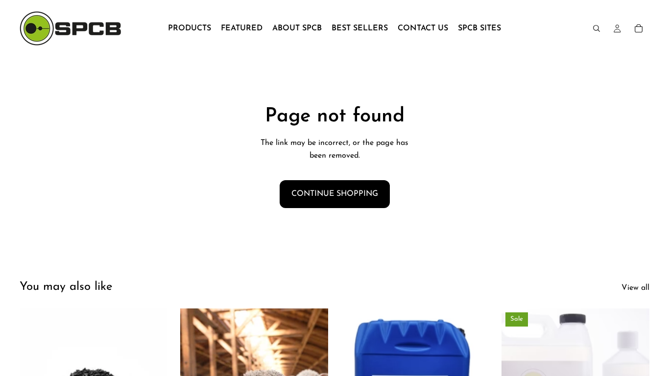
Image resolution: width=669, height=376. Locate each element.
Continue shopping (334, 194)
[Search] (596, 28)
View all (635, 288)
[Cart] (638, 28)
